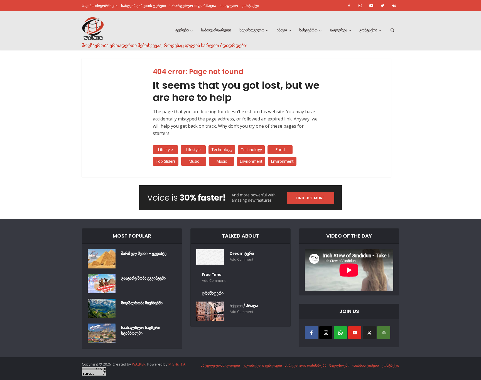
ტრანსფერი (213, 293)
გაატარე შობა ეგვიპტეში (143, 278)
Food (280, 149)
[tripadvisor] (383, 332)
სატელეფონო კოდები (220, 365)
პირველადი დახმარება (306, 365)
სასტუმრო (308, 30)
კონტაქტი (250, 5)
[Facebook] (311, 332)
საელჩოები (339, 365)
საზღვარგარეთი (216, 30)
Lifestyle (165, 149)
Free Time (212, 274)
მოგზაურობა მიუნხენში (142, 303)
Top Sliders (166, 161)
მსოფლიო (229, 5)
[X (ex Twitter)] (369, 332)
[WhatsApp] (340, 332)
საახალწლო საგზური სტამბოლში (140, 330)
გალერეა (338, 30)
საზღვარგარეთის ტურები (143, 5)
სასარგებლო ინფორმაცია (193, 5)
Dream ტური (242, 253)
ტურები (182, 30)
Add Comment (241, 259)
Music (193, 161)
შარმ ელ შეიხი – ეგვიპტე (143, 253)
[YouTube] (354, 332)
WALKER (139, 364)
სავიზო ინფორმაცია (99, 5)
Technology (221, 149)
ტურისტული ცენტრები (262, 365)
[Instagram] (325, 332)
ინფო (282, 30)
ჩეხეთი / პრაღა (244, 306)
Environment (251, 161)
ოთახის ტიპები (365, 365)
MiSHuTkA (176, 364)
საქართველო (251, 30)
